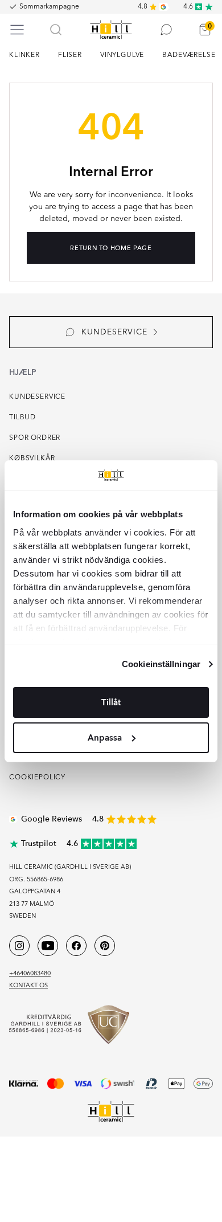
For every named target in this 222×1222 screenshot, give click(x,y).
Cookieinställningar (161, 664)
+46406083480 (30, 974)
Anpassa (105, 737)
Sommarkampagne (49, 6)
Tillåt (111, 702)
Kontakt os (28, 986)
